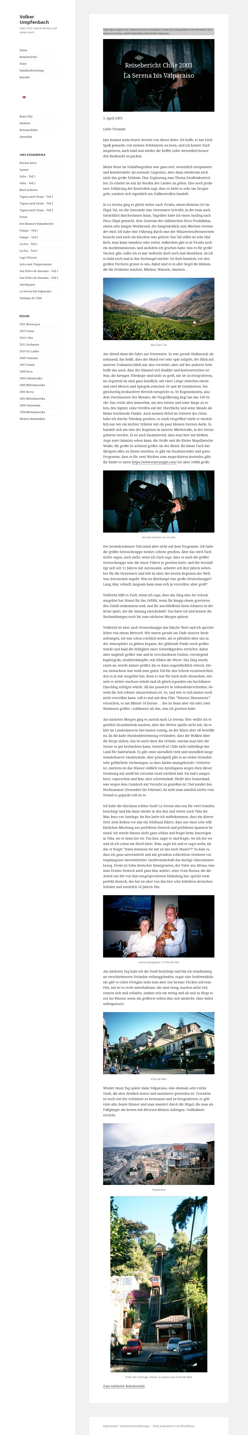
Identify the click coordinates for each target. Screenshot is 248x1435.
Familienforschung (32, 70)
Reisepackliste (29, 130)
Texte (23, 64)
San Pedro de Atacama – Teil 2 (39, 278)
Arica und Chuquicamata (36, 264)
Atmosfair (26, 137)
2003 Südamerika (31, 378)
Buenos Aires (28, 163)
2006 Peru (26, 371)
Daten (23, 50)
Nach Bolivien (29, 190)
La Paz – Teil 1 (29, 244)
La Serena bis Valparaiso (35, 291)
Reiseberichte (28, 57)
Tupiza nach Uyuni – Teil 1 (36, 197)
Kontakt (25, 77)
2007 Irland (27, 365)
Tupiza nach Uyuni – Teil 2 (36, 203)
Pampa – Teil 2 (29, 237)
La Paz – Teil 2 (29, 251)
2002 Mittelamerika (32, 385)
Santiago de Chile (31, 298)
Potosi (23, 217)
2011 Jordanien (29, 344)
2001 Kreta (27, 392)
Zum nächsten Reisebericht (124, 1386)
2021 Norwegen (30, 324)
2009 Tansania (29, 358)
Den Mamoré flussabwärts (36, 224)
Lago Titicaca (28, 257)
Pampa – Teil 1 (29, 230)
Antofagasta (27, 284)
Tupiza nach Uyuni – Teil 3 (36, 210)
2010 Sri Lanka (29, 351)
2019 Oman (27, 331)
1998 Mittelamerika (32, 412)
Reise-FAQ (26, 116)
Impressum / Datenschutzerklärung (126, 1426)
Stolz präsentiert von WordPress (174, 1426)
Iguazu (24, 169)
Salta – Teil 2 (28, 183)
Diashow (25, 123)
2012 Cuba (26, 338)
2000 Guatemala (30, 405)
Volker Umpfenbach (34, 19)
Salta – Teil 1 (28, 176)
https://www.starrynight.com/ (154, 462)
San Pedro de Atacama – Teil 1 (39, 271)
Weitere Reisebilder (32, 419)
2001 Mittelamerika (32, 398)
